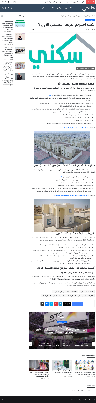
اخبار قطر (51, 8)
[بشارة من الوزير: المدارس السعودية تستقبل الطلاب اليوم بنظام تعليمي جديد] (20, 65)
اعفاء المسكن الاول (86, 291)
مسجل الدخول (83, 390)
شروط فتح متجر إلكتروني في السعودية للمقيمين (74, 127)
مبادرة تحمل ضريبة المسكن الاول (53, 295)
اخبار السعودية (68, 8)
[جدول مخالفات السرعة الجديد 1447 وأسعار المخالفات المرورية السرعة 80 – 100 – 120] (20, 23)
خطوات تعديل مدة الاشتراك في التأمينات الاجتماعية (62, 331)
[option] (62, 330)
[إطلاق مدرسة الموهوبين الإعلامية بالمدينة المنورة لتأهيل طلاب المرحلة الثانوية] (20, 36)
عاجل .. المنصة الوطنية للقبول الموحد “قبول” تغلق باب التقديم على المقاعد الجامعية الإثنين (61, 2)
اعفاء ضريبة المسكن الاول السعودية (64, 291)
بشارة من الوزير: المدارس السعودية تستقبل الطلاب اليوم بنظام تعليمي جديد (7, 66)
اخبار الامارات (59, 8)
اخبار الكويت (44, 8)
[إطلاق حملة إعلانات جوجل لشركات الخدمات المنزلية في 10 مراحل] (85, 365)
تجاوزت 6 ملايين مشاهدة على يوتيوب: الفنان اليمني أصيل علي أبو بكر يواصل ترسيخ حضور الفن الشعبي (7, 79)
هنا (50, 95)
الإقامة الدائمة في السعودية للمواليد (63, 373)
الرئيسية (91, 16)
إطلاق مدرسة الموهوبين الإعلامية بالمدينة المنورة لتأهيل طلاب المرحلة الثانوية (7, 38)
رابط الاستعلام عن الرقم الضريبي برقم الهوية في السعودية (71, 195)
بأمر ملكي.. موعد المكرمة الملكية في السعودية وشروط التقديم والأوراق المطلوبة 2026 (39, 374)
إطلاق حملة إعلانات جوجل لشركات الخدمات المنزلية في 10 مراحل (85, 373)
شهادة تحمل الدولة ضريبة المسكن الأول (80, 295)
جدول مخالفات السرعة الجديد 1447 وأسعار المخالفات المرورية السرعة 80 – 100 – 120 (7, 25)
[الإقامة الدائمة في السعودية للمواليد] (62, 365)
